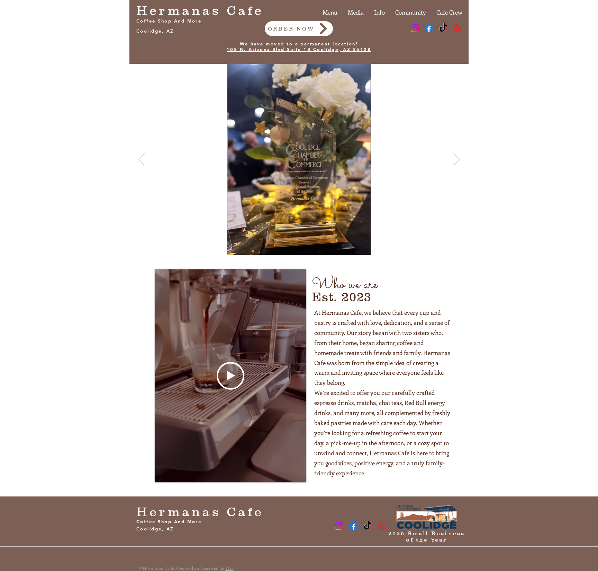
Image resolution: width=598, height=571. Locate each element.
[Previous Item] (141, 159)
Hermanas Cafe (200, 10)
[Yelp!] (457, 28)
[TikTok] (443, 28)
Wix (229, 568)
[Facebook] (429, 28)
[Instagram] (414, 28)
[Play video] (230, 376)
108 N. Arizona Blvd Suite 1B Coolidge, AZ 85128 (299, 49)
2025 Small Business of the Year (426, 536)
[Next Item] (457, 159)
